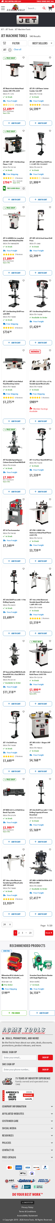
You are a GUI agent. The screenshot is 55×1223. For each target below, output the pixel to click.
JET (2, 29)
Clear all (17, 49)
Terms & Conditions (27, 1211)
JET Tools (9, 29)
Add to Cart (15, 123)
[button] (23, 57)
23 (30, 932)
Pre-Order (15, 1013)
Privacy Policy (27, 1207)
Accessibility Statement (27, 1215)
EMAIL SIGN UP (9, 1052)
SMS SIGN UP (8, 1064)
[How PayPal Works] (45, 1167)
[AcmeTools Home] (16, 7)
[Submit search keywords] (44, 8)
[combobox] (36, 8)
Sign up (45, 1057)
